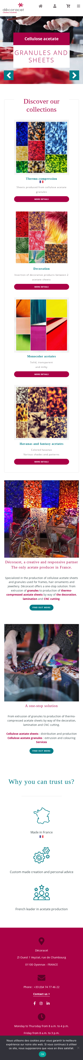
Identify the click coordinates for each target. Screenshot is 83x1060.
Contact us (40, 994)
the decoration (66, 594)
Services (41, 742)
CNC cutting (52, 599)
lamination (30, 599)
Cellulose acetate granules (25, 738)
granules (33, 590)
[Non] (78, 1048)
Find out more (41, 607)
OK (42, 1054)
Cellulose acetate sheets (22, 733)
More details (41, 199)
